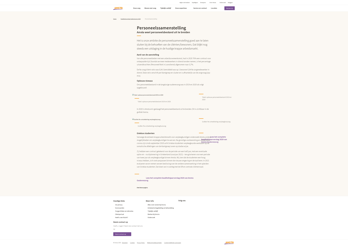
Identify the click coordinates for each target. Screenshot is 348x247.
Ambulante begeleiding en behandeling (161, 208)
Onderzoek (223, 2)
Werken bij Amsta (153, 214)
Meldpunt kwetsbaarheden (154, 243)
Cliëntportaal (119, 214)
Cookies (132, 243)
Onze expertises (181, 8)
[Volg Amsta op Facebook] (179, 205)
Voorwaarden (119, 208)
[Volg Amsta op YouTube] (188, 205)
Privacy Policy (141, 243)
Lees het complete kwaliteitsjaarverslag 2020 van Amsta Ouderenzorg (214, 139)
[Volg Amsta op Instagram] (191, 205)
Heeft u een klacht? (121, 217)
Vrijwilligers (195, 2)
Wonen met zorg (150, 8)
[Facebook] (155, 187)
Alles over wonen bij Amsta (157, 205)
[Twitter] (151, 187)
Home (114, 19)
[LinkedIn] (159, 187)
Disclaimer (125, 243)
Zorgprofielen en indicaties (124, 211)
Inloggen (230, 2)
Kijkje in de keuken (185, 2)
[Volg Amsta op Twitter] (182, 205)
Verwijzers (203, 2)
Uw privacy (118, 205)
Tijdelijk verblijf (165, 8)
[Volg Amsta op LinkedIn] (185, 204)
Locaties (214, 8)
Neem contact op (120, 234)
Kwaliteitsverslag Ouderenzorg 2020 (131, 19)
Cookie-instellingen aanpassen (172, 243)
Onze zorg (136, 8)
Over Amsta (213, 2)
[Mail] (163, 187)
